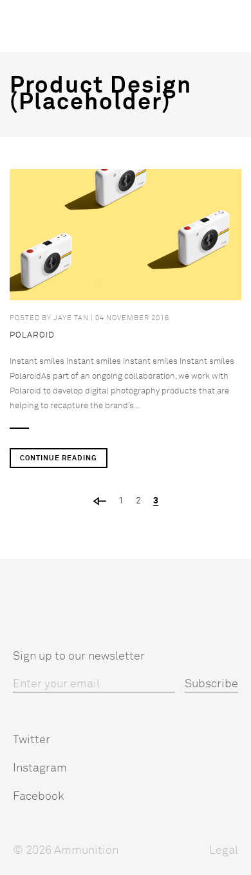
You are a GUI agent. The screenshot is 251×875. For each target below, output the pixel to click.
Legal (223, 850)
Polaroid (32, 335)
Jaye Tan (71, 317)
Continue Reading (58, 458)
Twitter (31, 740)
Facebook (38, 796)
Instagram (40, 768)
